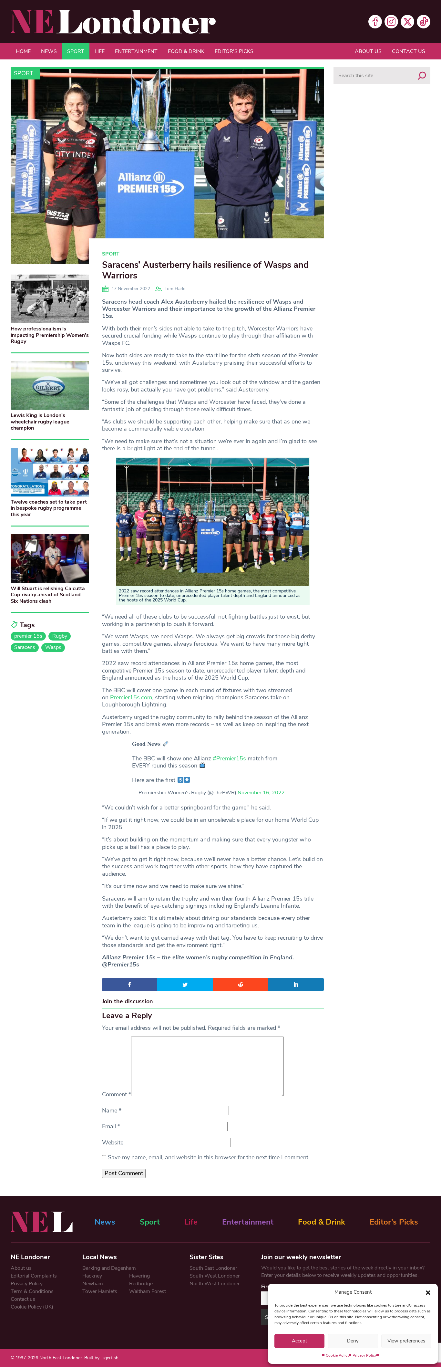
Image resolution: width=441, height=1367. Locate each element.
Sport (75, 51)
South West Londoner (215, 1275)
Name (111, 1110)
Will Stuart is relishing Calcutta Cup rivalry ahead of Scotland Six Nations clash (48, 594)
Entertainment (136, 51)
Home (23, 51)
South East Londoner (213, 1268)
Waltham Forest (147, 1291)
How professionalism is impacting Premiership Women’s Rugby (50, 335)
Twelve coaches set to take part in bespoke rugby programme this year (49, 508)
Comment (116, 1094)
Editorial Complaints (34, 1275)
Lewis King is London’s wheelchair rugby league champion (40, 421)
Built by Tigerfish (101, 1358)
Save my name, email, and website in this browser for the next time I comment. (209, 1157)
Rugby (59, 636)
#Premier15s (229, 758)
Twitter (407, 21)
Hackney (92, 1275)
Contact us (408, 51)
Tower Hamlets (99, 1291)
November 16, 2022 (261, 792)
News (49, 51)
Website (112, 1142)
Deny (353, 1341)
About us (368, 51)
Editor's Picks (234, 51)
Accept (299, 1341)
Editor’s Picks (394, 1222)
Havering (139, 1275)
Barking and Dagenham (109, 1268)
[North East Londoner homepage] (113, 22)
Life (100, 51)
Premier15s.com (131, 697)
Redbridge (141, 1283)
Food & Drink (186, 51)
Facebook (375, 21)
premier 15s (28, 636)
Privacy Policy (365, 1355)
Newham (92, 1283)
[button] (428, 1292)
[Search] (422, 75)
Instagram (391, 21)
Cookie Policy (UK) (32, 1306)
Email (111, 1126)
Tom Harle (175, 289)
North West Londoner (215, 1283)
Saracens (24, 647)
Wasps (53, 647)
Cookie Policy (337, 1355)
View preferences (406, 1341)
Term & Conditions (32, 1291)
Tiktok (423, 21)
